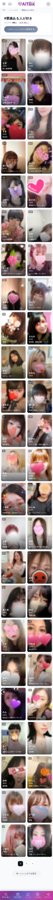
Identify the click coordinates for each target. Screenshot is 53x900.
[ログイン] (48, 3)
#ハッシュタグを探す (26, 873)
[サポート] (10, 3)
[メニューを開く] (4, 4)
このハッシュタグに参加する (21, 29)
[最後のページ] (32, 863)
